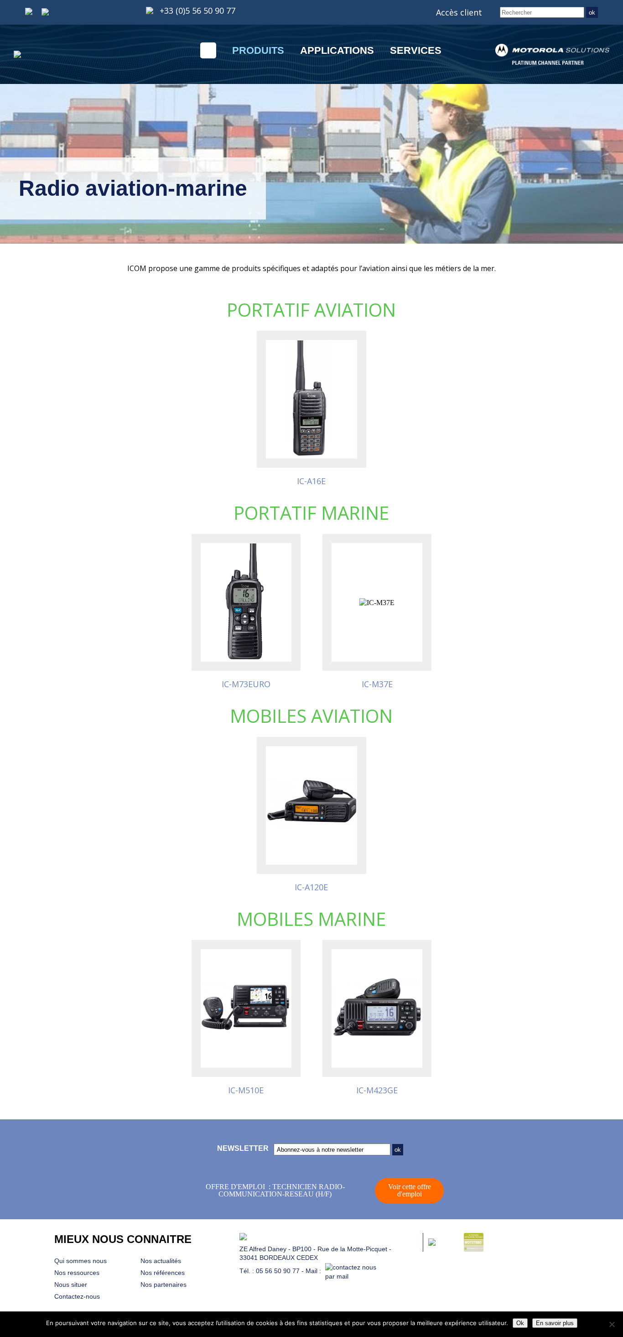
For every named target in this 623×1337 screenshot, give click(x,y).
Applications (337, 50)
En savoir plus (555, 1323)
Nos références (162, 1272)
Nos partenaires (163, 1284)
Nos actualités (160, 1260)
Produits (258, 50)
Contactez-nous (77, 1296)
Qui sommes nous (80, 1260)
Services (415, 50)
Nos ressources (76, 1272)
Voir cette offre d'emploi (409, 1190)
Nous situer (70, 1284)
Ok (520, 1323)
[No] (611, 1324)
